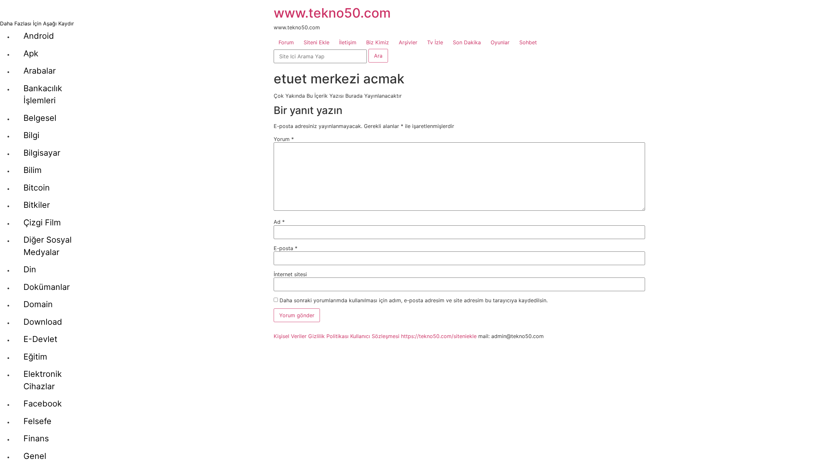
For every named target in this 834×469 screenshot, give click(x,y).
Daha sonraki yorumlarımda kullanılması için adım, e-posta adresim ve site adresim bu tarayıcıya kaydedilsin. (414, 300)
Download (42, 322)
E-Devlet (40, 339)
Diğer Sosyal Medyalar (47, 246)
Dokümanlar (46, 287)
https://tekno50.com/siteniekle (439, 336)
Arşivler (408, 42)
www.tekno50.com (332, 13)
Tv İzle (435, 42)
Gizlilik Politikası (328, 336)
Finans (36, 438)
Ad (279, 221)
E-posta (285, 248)
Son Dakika (467, 42)
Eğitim (35, 357)
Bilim (32, 170)
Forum (286, 42)
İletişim (347, 42)
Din (29, 269)
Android (38, 36)
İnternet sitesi (290, 274)
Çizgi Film (42, 222)
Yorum (284, 139)
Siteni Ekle (316, 42)
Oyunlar (500, 42)
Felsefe (37, 421)
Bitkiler (36, 205)
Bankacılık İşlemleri (42, 94)
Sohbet (528, 42)
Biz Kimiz (377, 42)
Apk (30, 53)
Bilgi (31, 135)
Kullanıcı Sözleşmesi (374, 336)
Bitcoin (36, 187)
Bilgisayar (41, 153)
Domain (38, 304)
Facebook (42, 403)
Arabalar (39, 71)
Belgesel (39, 118)
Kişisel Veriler (290, 336)
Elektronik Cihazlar (42, 380)
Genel (34, 456)
